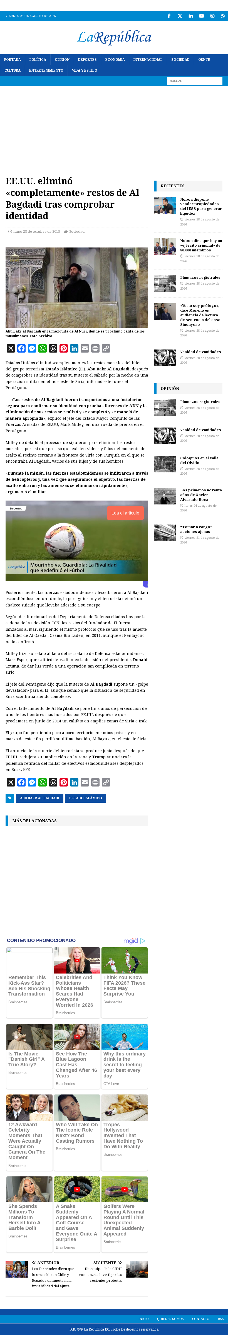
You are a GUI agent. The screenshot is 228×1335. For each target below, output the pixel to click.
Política (37, 60)
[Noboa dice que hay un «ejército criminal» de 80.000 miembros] (165, 246)
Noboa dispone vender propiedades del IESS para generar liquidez (201, 206)
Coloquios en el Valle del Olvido (199, 460)
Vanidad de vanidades (200, 351)
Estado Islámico (85, 798)
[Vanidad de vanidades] (165, 357)
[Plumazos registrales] (165, 283)
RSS (221, 1319)
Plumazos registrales (200, 277)
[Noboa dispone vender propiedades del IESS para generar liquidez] (165, 205)
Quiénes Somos (170, 1319)
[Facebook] (169, 16)
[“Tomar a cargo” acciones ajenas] (165, 533)
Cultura (12, 70)
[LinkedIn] (190, 16)
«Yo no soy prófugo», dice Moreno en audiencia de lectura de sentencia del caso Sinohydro (200, 315)
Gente (204, 60)
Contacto (200, 1319)
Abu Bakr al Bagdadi (39, 798)
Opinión (62, 60)
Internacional (148, 60)
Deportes (87, 60)
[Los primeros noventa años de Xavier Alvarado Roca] (165, 496)
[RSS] (223, 16)
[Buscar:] (194, 81)
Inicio (143, 1319)
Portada (12, 60)
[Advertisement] (114, 128)
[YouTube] (201, 16)
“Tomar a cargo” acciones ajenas (196, 529)
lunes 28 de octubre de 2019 (36, 231)
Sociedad (180, 60)
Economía (115, 60)
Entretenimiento (46, 70)
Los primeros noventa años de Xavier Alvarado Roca (201, 494)
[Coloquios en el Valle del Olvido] (165, 464)
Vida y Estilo (84, 70)
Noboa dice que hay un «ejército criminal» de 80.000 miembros (201, 245)
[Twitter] (180, 16)
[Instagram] (212, 16)
